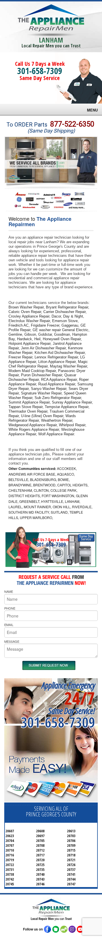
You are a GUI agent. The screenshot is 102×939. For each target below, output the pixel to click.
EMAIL (8, 624)
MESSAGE (11, 641)
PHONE (9, 608)
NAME (8, 591)
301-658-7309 (39, 71)
